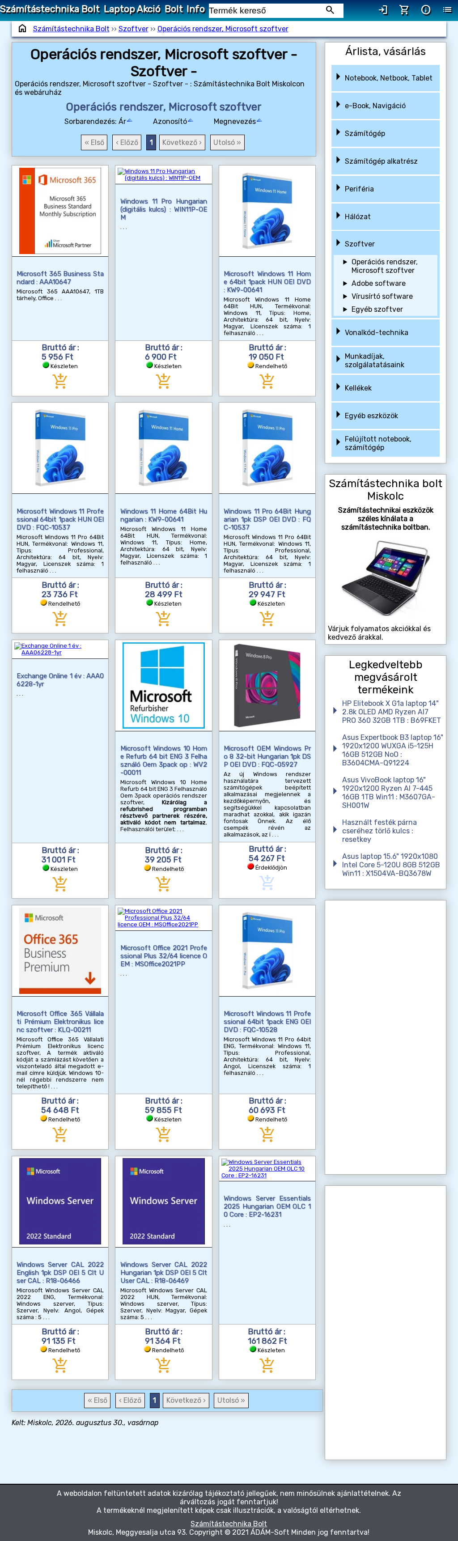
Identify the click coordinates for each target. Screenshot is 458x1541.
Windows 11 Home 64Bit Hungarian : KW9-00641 (163, 515)
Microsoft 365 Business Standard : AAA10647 (60, 278)
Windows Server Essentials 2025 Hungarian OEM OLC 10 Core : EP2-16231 (267, 1206)
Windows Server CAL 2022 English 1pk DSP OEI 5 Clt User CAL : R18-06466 (60, 1273)
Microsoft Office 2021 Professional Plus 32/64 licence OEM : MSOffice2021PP (163, 956)
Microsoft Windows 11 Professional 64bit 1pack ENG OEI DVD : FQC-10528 (267, 1022)
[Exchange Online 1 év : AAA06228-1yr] (60, 649)
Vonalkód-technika (376, 332)
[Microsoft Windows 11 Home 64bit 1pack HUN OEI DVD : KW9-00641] (267, 211)
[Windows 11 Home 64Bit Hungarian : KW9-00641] (164, 448)
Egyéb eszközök (371, 416)
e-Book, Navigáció (375, 106)
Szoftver (133, 29)
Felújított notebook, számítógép (378, 443)
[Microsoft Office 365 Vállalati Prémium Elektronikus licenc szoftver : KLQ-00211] (60, 950)
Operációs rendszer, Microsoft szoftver (222, 29)
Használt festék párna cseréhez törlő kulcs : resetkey (379, 831)
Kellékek (358, 388)
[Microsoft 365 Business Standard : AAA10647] (60, 211)
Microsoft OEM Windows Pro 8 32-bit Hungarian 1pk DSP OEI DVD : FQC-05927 (267, 756)
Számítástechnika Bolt (50, 9)
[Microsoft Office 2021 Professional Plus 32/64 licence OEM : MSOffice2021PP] (163, 917)
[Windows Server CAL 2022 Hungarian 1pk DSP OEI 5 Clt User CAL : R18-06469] (164, 1201)
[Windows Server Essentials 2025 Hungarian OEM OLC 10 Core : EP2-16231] (267, 1168)
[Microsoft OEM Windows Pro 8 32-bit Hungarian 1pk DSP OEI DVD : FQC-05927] (267, 685)
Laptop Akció (132, 9)
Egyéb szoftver (377, 309)
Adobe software (379, 283)
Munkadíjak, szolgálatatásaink (374, 360)
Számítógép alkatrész (381, 161)
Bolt (174, 9)
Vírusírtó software (382, 296)
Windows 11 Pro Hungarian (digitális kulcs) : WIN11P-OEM (163, 209)
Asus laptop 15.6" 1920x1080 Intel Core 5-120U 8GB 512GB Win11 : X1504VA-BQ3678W (391, 865)
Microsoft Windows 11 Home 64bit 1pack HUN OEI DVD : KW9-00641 (267, 282)
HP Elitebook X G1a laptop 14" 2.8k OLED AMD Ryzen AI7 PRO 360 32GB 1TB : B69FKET (391, 712)
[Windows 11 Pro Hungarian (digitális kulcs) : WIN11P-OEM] (163, 175)
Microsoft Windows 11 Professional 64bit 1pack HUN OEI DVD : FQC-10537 (60, 519)
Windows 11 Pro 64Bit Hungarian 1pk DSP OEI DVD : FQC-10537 (267, 519)
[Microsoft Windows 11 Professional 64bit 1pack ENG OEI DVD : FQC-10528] (267, 950)
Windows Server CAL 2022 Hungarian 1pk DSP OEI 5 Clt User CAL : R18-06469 (163, 1273)
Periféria (359, 189)
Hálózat (358, 216)
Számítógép (365, 133)
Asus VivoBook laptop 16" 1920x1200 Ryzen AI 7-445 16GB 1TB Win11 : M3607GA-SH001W (388, 793)
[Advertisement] (385, 1037)
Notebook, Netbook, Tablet (389, 78)
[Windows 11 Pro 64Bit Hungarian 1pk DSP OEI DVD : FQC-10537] (267, 448)
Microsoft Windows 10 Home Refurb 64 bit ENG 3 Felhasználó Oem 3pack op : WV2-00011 (163, 760)
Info (196, 9)
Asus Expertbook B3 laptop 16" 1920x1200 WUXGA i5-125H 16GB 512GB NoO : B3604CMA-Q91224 (392, 750)
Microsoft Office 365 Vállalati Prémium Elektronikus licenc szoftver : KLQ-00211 (60, 1022)
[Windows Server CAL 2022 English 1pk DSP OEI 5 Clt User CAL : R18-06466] (60, 1201)
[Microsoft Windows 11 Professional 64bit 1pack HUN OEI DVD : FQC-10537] (60, 448)
